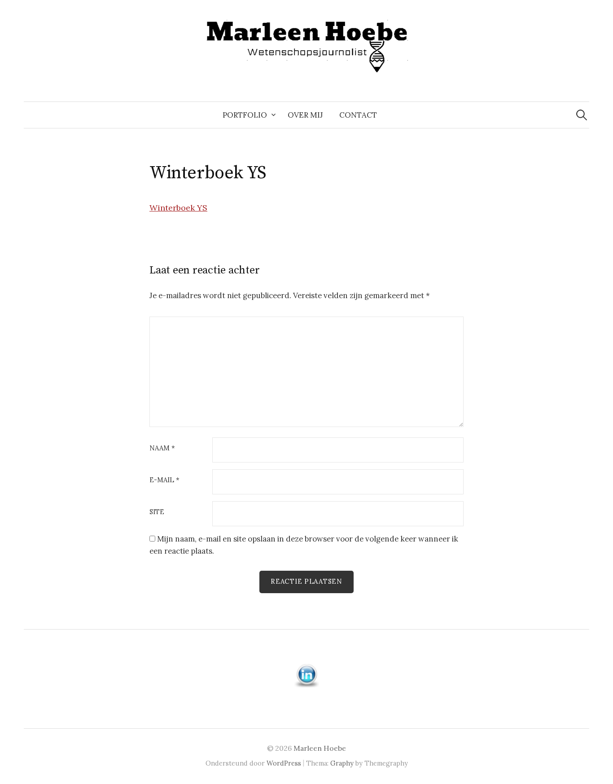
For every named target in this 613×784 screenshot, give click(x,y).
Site (156, 512)
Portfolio (245, 115)
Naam (162, 448)
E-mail (164, 480)
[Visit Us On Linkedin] (306, 674)
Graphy (342, 763)
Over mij (305, 115)
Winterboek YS (178, 208)
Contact (358, 115)
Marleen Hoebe (319, 748)
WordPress (284, 763)
